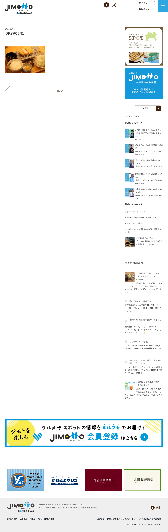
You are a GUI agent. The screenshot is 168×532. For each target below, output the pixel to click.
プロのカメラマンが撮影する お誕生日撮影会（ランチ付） (145, 361)
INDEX (59, 90)
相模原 (32, 518)
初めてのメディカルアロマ (140, 301)
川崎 (9, 518)
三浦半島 (23, 518)
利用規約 (145, 518)
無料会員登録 (145, 9)
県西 (52, 518)
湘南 (46, 518)
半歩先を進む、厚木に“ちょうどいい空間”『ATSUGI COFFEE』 (148, 276)
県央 (40, 518)
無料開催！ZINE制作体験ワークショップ (145, 321)
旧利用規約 (156, 518)
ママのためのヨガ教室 (138, 341)
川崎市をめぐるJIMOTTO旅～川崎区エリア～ (147, 383)
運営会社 (100, 518)
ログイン (143, 2)
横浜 (15, 518)
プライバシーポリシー (130, 518)
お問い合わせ (112, 518)
